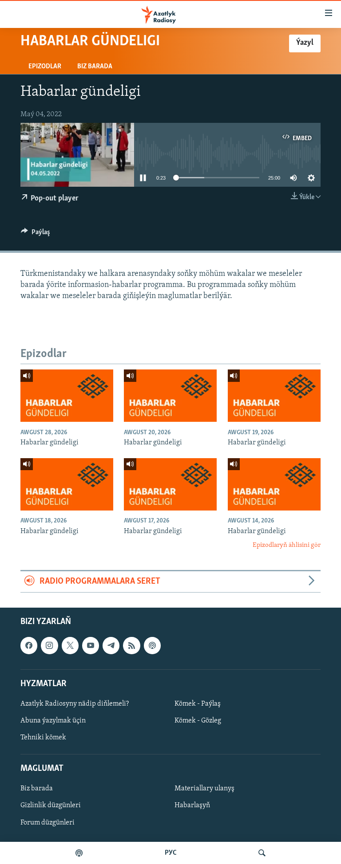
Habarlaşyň (192, 805)
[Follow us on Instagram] (49, 645)
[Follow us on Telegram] (111, 645)
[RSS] (131, 645)
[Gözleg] (262, 853)
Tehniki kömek (43, 737)
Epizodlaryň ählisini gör (287, 545)
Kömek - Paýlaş (197, 703)
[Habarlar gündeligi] (66, 395)
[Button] (35, 234)
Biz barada (94, 66)
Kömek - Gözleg (197, 720)
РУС (171, 852)
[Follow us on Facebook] (28, 645)
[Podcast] (152, 645)
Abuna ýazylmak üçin (53, 720)
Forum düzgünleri (47, 822)
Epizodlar (44, 66)
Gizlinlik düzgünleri (50, 805)
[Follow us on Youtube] (90, 645)
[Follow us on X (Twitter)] (70, 645)
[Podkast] (79, 853)
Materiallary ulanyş (204, 788)
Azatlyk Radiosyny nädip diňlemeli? (74, 703)
